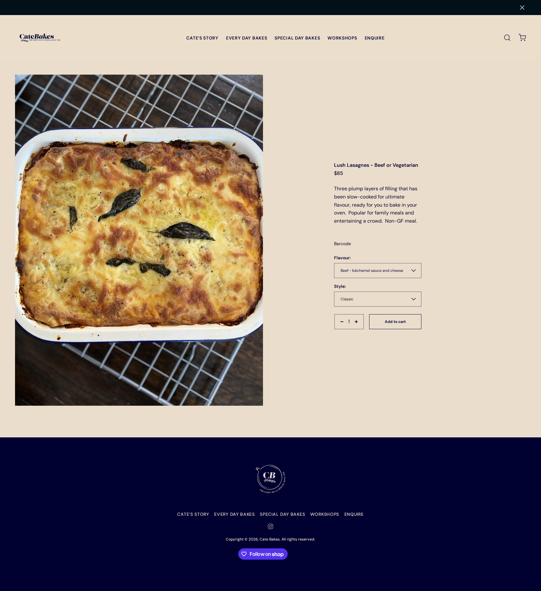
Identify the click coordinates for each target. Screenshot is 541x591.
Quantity (343, 332)
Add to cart (395, 321)
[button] (522, 7)
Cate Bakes (270, 539)
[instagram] (270, 526)
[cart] (522, 37)
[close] (507, 37)
